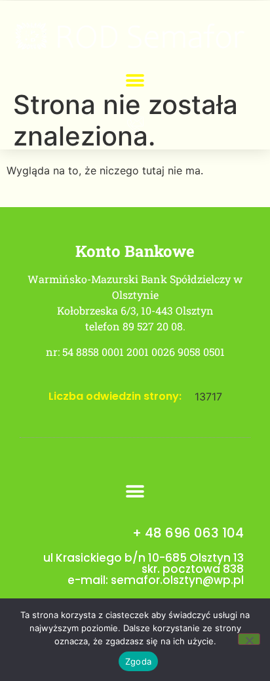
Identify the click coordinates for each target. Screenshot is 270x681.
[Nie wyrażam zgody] (249, 639)
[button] (135, 81)
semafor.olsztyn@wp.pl (177, 580)
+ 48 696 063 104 (188, 533)
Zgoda (138, 661)
